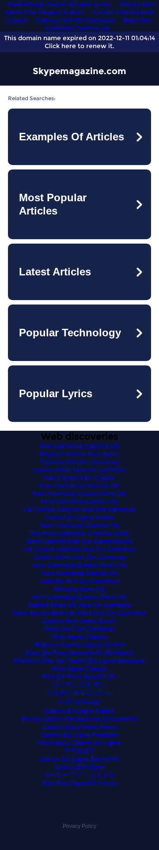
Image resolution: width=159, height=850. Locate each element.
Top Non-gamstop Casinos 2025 (79, 533)
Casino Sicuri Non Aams (79, 726)
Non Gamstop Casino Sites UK (80, 493)
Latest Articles (55, 272)
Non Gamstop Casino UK (79, 501)
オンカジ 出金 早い (79, 684)
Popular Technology (70, 332)
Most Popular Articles (53, 204)
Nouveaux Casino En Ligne (79, 742)
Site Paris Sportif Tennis (79, 783)
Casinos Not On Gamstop (75, 20)
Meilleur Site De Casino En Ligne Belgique (79, 660)
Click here (60, 46)
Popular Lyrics (55, 393)
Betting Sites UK (80, 589)
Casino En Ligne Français (79, 734)
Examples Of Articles (71, 137)
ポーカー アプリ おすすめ (79, 775)
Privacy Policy (79, 826)
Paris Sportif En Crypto (79, 477)
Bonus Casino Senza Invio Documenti (80, 718)
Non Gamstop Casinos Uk (79, 525)
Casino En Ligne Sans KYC (79, 759)
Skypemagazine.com (79, 71)
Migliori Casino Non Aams (79, 454)
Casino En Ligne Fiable (79, 517)
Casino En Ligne (79, 767)
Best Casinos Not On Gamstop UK (79, 541)
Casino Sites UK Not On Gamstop (80, 605)
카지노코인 (79, 750)
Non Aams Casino (79, 636)
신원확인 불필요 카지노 (79, 692)
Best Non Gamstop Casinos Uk (98, 24)
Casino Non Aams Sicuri (79, 620)
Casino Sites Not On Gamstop (79, 470)
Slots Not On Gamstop (80, 628)
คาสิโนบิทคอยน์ (79, 702)
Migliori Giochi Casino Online (79, 644)
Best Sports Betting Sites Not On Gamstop (79, 613)
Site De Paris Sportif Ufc (79, 676)
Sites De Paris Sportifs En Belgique (79, 652)
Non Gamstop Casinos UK (80, 446)
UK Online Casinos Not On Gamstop (79, 509)
